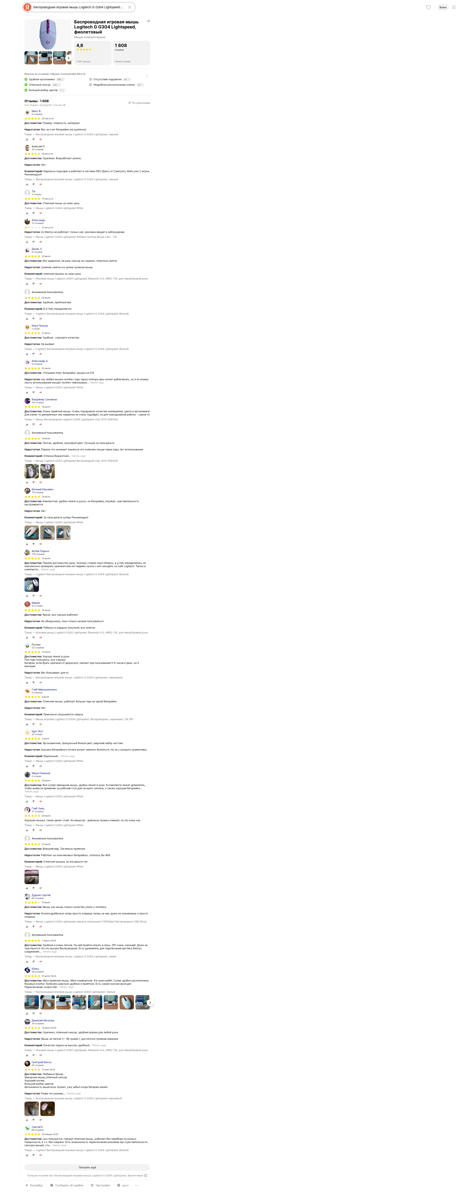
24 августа (47, 118)
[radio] (27, 139)
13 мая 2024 (48, 1069)
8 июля (45, 696)
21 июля (46, 333)
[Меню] (453, 7)
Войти (443, 7)
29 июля (46, 256)
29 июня (46, 780)
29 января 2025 (50, 1134)
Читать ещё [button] (97, 382)
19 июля (46, 406)
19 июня (46, 902)
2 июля (45, 738)
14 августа (47, 198)
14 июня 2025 (49, 1027)
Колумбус (36, 1185)
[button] (31, 57)
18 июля (46, 496)
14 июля (46, 558)
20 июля (46, 368)
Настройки (103, 1185)
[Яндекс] (27, 7)
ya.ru (125, 1185)
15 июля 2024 (49, 976)
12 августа (47, 227)
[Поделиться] (148, 20)
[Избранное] (428, 7)
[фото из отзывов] (31, 471)
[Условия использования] (147, 76)
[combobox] (78, 7)
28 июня (46, 815)
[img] (32, 118)
